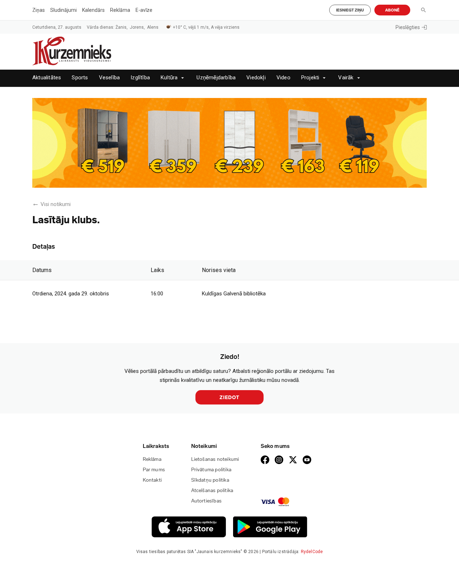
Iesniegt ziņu (350, 10)
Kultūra (169, 78)
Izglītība (140, 78)
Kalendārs (93, 10)
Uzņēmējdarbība (216, 78)
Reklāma (120, 10)
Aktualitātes (46, 78)
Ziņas (38, 10)
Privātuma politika (211, 470)
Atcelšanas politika (212, 490)
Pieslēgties (408, 27)
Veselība (109, 78)
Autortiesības (206, 501)
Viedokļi (256, 78)
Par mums (154, 470)
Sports (80, 78)
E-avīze (144, 10)
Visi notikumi (56, 204)
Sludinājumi (63, 10)
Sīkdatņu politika (210, 480)
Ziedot (229, 397)
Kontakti (152, 480)
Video (283, 78)
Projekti (310, 78)
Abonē (392, 10)
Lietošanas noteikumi (215, 459)
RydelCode (312, 551)
